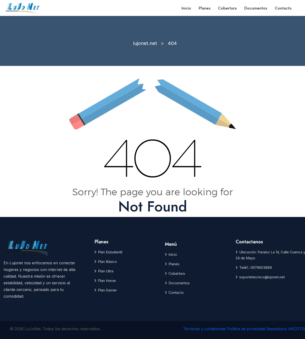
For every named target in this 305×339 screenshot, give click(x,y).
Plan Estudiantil (110, 252)
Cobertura (227, 8)
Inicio (186, 8)
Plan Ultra (105, 271)
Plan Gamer (107, 290)
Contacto (283, 8)
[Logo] (23, 8)
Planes (204, 8)
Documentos (255, 8)
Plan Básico (107, 261)
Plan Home (107, 280)
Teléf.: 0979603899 (255, 267)
